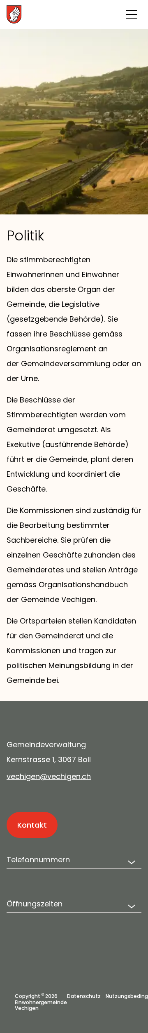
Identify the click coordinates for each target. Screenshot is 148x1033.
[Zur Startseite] (52, 14)
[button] (131, 14)
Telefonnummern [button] (38, 859)
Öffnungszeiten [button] (34, 904)
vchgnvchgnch (49, 776)
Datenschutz (84, 996)
